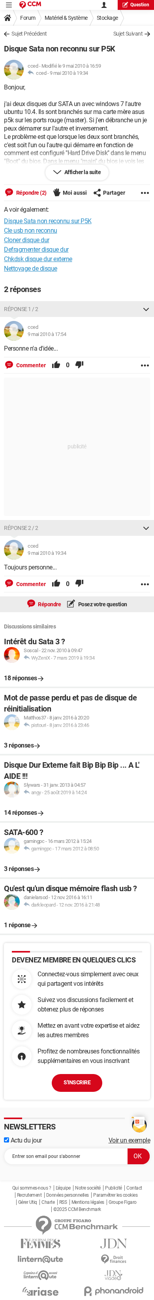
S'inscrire (77, 1082)
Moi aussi (75, 193)
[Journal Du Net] (113, 1244)
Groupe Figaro (123, 1202)
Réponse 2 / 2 (21, 528)
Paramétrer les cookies (115, 1195)
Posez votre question (102, 604)
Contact (134, 1188)
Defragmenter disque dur (36, 249)
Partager (114, 193)
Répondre (49, 604)
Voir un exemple (129, 1140)
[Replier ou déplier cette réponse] (146, 309)
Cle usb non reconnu (30, 230)
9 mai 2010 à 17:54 (47, 334)
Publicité (113, 1188)
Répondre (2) (31, 193)
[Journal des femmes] (40, 1244)
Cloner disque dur (26, 240)
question (139, 5)
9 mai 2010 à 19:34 (69, 73)
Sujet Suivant (128, 33)
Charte (47, 1202)
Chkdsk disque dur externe (38, 259)
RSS (63, 1202)
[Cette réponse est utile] (56, 365)
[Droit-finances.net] (113, 1259)
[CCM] (30, 5)
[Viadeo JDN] (113, 1275)
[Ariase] (40, 1291)
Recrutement (29, 1195)
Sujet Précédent (29, 33)
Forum (28, 18)
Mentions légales (87, 1202)
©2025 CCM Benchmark (77, 1209)
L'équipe (63, 1188)
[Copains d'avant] (40, 1275)
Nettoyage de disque (30, 268)
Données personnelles (67, 1195)
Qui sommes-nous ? (31, 1188)
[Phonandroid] (113, 1291)
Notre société (88, 1188)
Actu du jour (25, 1140)
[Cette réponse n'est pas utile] (79, 365)
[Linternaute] (40, 1259)
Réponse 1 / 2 (21, 309)
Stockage (107, 18)
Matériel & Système (66, 18)
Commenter (30, 365)
